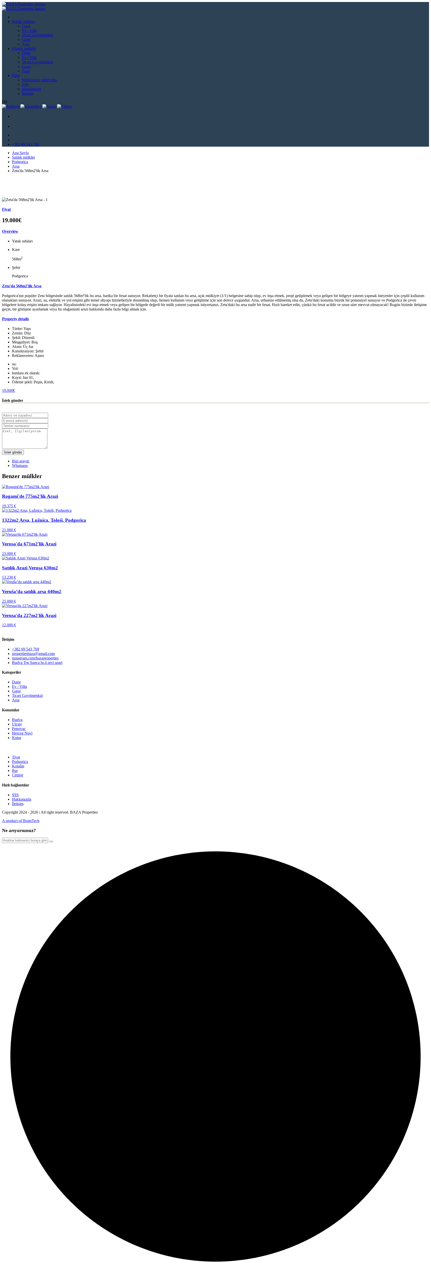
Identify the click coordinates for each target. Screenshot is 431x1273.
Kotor (16, 738)
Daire (26, 26)
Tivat (16, 757)
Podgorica (20, 162)
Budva (17, 720)
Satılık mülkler (23, 21)
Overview (10, 231)
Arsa (25, 44)
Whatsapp (20, 465)
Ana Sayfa (20, 153)
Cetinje (17, 775)
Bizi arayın (20, 461)
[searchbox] (25, 840)
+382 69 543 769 (25, 144)
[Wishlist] (17, 128)
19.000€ (8, 390)
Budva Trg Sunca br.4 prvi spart (37, 662)
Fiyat (6, 209)
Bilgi (16, 75)
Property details (15, 319)
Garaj (26, 39)
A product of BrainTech (20, 821)
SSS (25, 84)
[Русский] (49, 106)
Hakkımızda (31, 89)
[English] (10, 106)
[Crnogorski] (30, 106)
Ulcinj (17, 724)
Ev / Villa (29, 30)
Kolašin (18, 766)
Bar (15, 770)
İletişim (27, 93)
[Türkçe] (64, 106)
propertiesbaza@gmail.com (33, 653)
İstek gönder (13, 452)
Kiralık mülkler (24, 48)
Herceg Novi (22, 733)
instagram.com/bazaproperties (35, 658)
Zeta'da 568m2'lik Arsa (21, 286)
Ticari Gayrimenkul (37, 35)
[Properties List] (17, 118)
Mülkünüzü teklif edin (39, 80)
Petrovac (19, 729)
